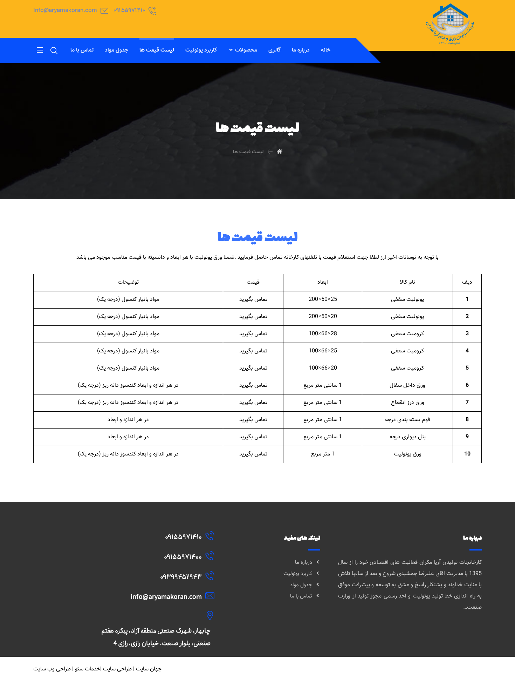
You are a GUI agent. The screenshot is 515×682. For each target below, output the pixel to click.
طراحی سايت (117, 669)
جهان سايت (149, 669)
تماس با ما (301, 596)
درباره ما (303, 563)
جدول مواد (301, 585)
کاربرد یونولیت (297, 574)
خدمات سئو (87, 669)
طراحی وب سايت (52, 669)
